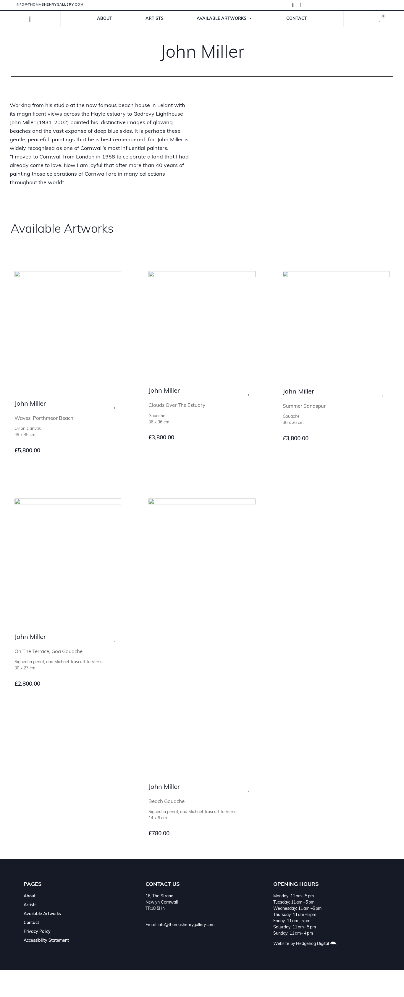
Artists (155, 19)
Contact (296, 19)
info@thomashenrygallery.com (186, 925)
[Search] (351, 983)
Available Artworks (221, 19)
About (104, 19)
